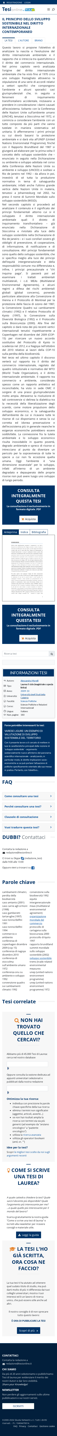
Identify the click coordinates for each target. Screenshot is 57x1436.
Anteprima (10, 532)
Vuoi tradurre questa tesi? (22, 827)
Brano (39, 40)
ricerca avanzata (32, 1134)
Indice (24, 532)
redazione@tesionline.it (19, 852)
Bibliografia (39, 532)
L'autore (23, 40)
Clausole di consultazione (21, 817)
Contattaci (33, 1426)
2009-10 (25, 691)
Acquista (30, 519)
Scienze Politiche (29, 701)
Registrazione (14, 2)
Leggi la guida (30, 1235)
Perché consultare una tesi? (23, 806)
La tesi (8, 40)
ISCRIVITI (18, 1406)
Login (27, 2)
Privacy (22, 1426)
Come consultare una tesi (21, 796)
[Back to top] (52, 1431)
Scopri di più (27, 1330)
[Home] (22, 9)
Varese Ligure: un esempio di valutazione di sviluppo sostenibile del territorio (24, 734)
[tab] (28, 796)
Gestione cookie (47, 1426)
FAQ (15, 1426)
